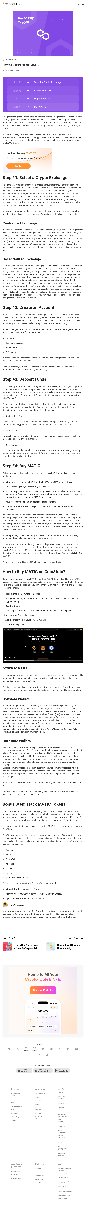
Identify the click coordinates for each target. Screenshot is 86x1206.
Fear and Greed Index (61, 1136)
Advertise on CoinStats (39, 1108)
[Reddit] (51, 1048)
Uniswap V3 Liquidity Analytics (61, 1109)
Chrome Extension (16, 1178)
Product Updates (40, 1093)
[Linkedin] (68, 1048)
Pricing (37, 1097)
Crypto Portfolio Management (62, 1187)
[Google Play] (62, 1070)
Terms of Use (39, 1172)
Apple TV (14, 1182)
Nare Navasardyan (12, 70)
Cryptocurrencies (28, 598)
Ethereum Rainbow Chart (62, 1131)
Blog (12, 1109)
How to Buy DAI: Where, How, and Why (69, 947)
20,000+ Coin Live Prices (61, 1154)
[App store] (24, 1070)
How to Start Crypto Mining (65, 1191)
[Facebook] (59, 1048)
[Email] (47, 1055)
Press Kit (38, 1101)
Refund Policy (39, 1183)
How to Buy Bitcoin (63, 1177)
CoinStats (65, 188)
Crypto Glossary (62, 1198)
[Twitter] (9, 1048)
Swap (13, 1099)
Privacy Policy (39, 1175)
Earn (12, 1102)
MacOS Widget (15, 1171)
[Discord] (43, 1048)
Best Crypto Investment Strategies (64, 1169)
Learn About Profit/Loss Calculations (65, 1182)
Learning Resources (64, 1195)
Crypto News (15, 1113)
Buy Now (18, 166)
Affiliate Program (16, 1117)
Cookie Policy (39, 1179)
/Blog (18, 4)
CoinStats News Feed (40, 1117)
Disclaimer (38, 1168)
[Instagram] (17, 1048)
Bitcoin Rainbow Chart (62, 1126)
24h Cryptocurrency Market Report (62, 1148)
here (75, 820)
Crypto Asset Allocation (64, 1174)
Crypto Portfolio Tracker (15, 1094)
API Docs (38, 1113)
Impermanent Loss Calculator (62, 1115)
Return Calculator (61, 1102)
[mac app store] (43, 1070)
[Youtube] (76, 1048)
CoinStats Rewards (17, 1106)
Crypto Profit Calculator (61, 1097)
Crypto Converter (60, 1120)
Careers (37, 1104)
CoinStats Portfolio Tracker (34, 883)
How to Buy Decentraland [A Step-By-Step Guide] (26, 947)
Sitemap (13, 1120)
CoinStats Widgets (60, 1142)
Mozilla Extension (16, 1175)
